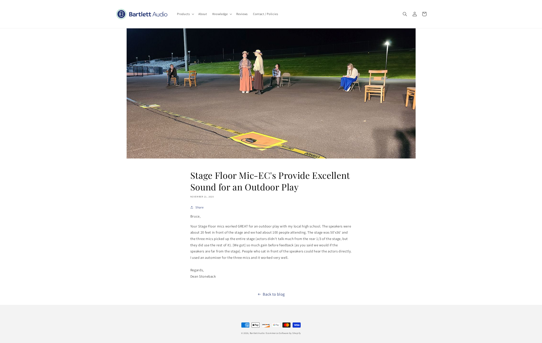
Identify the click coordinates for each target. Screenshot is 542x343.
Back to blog (274, 294)
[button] (185, 14)
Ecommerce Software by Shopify (283, 333)
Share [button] (199, 207)
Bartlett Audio (257, 333)
